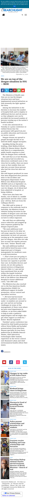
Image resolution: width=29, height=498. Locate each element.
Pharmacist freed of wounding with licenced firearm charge (18, 405)
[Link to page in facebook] (3, 90)
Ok (14, 6)
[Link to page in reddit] (23, 90)
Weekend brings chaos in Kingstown (18, 389)
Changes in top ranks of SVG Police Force (19, 374)
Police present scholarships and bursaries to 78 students (17, 424)
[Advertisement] (14, 31)
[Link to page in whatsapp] (19, 90)
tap (26, 15)
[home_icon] (3, 15)
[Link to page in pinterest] (15, 90)
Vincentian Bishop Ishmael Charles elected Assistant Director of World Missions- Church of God (18, 464)
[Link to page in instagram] (18, 362)
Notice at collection (8, 495)
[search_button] (22, 15)
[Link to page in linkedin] (11, 90)
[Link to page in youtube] (4, 362)
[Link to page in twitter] (7, 90)
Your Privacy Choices (13, 493)
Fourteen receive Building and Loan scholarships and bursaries (17, 443)
